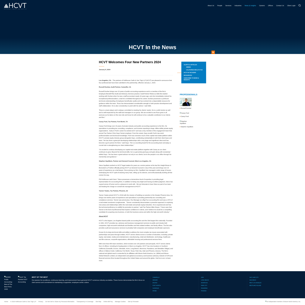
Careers (262, 5)
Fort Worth (157, 285)
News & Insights (250, 5)
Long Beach (205, 280)
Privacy (40, 301)
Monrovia (204, 282)
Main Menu (147, 2)
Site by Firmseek (133, 301)
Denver (155, 280)
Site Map (98, 301)
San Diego (252, 280)
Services (228, 5)
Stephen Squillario (187, 127)
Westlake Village (255, 285)
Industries (238, 5)
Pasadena (204, 288)
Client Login (291, 5)
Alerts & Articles (190, 64)
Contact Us (280, 5)
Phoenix (203, 291)
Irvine (155, 291)
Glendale (156, 288)
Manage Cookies (120, 301)
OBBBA (188, 67)
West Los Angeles (255, 282)
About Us (211, 5)
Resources (188, 75)
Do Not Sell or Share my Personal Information (59, 301)
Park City (204, 285)
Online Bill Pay (108, 301)
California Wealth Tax (194, 70)
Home (6, 301)
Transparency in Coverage (85, 301)
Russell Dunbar (186, 108)
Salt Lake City (254, 277)
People (219, 5)
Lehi (202, 277)
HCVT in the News (190, 72)
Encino (155, 282)
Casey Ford (185, 116)
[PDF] (213, 52)
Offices (270, 5)
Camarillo (156, 277)
